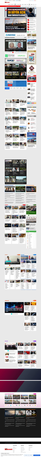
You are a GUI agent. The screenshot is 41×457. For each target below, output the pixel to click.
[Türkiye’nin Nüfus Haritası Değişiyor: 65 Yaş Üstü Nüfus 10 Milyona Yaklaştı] (22, 207)
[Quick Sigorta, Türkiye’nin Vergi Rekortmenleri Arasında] (33, 271)
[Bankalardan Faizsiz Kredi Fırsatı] (33, 281)
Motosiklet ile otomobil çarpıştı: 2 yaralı (10, 6)
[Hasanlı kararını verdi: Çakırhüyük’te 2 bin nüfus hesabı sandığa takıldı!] (20, 12)
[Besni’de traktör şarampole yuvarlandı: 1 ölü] (23, 169)
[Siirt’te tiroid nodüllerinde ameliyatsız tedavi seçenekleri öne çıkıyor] (12, 268)
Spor (27, 4)
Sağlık (25, 4)
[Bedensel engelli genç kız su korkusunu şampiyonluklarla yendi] (27, 229)
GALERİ (6, 0)
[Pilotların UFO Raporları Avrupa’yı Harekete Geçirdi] (8, 225)
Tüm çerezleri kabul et (36, 455)
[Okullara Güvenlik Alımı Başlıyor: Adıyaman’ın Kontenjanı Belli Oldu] (15, 217)
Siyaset (23, 4)
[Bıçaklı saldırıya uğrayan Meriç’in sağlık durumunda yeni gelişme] (15, 235)
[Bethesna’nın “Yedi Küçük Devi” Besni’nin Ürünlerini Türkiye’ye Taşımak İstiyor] (8, 74)
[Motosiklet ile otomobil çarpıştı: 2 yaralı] (23, 162)
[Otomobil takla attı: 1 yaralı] (21, 179)
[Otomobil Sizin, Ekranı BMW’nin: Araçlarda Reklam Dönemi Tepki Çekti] (27, 324)
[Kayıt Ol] (33, 4)
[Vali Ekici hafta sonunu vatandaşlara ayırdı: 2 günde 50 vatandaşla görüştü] (21, 362)
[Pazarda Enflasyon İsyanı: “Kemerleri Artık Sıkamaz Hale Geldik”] (28, 271)
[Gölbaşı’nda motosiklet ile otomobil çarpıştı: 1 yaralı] (15, 169)
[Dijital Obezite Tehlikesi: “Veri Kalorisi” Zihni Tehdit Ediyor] (17, 281)
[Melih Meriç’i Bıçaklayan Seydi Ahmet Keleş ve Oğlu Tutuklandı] (22, 217)
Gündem (9, 4)
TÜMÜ (25, 37)
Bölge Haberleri (15, 4)
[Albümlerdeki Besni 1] (34, 35)
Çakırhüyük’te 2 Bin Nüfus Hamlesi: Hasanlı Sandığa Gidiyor (33, 22)
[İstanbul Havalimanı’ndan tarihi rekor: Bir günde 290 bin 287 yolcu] (23, 261)
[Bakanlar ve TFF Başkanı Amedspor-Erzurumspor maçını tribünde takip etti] (27, 225)
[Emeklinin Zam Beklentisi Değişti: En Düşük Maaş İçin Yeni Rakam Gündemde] (23, 281)
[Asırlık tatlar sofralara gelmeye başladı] (15, 74)
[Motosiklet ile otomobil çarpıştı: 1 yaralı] (15, 162)
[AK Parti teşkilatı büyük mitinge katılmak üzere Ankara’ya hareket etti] (33, 362)
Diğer (31, 4)
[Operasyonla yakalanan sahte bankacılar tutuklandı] (8, 169)
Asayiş (18, 4)
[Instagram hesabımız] (16, 442)
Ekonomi (12, 4)
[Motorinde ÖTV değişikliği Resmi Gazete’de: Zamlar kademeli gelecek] (28, 281)
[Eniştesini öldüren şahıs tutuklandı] (10, 179)
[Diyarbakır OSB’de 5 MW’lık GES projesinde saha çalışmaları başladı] (23, 66)
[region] (20, 454)
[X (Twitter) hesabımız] (15, 442)
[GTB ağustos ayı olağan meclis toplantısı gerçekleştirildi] (8, 66)
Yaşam (6, 119)
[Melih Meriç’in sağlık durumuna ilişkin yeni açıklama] (8, 217)
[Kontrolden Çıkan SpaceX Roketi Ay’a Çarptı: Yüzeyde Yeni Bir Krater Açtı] (27, 314)
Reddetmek (31, 455)
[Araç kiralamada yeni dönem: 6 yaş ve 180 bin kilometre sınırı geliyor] (28, 261)
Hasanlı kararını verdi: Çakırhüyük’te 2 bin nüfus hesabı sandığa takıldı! (33, 24)
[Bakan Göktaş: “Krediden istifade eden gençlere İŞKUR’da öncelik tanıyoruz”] (27, 344)
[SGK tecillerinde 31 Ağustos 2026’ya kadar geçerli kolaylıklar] (33, 261)
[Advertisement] (16, 94)
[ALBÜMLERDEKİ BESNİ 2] (29, 35)
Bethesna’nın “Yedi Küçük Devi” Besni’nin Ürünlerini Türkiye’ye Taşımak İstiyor (33, 27)
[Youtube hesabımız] (17, 442)
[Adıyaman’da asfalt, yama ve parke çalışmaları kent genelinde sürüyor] (8, 207)
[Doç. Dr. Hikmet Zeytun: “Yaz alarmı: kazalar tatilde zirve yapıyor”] (7, 281)
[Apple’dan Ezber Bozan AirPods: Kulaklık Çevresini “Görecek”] (33, 324)
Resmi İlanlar (29, 4)
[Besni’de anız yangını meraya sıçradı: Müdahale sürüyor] (8, 162)
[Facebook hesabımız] (14, 442)
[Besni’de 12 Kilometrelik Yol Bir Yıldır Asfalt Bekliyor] (27, 362)
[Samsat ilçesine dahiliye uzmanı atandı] (12, 281)
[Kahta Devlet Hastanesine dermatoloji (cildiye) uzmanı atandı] (7, 268)
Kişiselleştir (26, 455)
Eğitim (20, 4)
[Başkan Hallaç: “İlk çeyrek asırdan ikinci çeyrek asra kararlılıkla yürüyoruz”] (33, 352)
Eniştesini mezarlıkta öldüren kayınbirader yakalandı (32, 29)
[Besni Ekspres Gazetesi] (7, 2)
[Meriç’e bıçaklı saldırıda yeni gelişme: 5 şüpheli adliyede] (8, 235)
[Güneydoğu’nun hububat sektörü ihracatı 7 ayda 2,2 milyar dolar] (23, 74)
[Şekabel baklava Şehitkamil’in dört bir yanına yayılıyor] (15, 66)
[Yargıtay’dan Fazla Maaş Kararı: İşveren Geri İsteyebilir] (23, 271)
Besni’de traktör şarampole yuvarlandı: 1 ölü (32, 20)
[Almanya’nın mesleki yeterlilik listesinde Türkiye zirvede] (22, 225)
